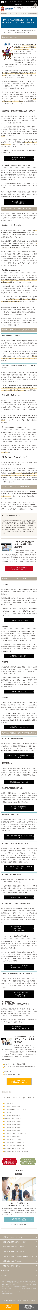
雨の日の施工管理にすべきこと (12, 1118)
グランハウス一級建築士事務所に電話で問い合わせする (28, 1161)
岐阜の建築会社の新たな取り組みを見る (19, 1219)
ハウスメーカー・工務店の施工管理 (14, 1148)
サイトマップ (5, 1275)
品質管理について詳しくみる (19, 727)
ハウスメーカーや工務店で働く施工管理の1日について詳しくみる (19, 994)
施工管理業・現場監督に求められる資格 (19, 202)
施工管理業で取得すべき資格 (12, 1106)
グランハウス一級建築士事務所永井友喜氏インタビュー (19, 568)
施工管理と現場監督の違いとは (12, 1115)
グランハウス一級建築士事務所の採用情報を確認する (10, 1161)
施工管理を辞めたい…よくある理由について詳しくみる (19, 1027)
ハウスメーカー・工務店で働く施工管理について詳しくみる (19, 966)
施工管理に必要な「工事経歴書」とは (14, 1142)
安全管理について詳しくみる (19, 620)
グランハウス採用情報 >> (9, 1306)
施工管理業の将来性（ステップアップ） (15, 1109)
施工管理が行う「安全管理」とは (13, 1121)
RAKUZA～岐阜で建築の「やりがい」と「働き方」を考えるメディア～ (20, 1300)
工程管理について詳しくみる (19, 691)
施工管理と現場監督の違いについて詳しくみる (19, 807)
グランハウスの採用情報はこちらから (19, 1081)
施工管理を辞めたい (9, 1112)
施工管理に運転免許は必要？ (12, 1136)
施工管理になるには (9, 1103)
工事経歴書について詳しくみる (19, 782)
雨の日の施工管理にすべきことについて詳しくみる (19, 836)
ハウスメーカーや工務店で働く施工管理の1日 (17, 1151)
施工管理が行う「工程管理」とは (13, 1127)
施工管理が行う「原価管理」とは (13, 1124)
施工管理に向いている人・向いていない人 (16, 1139)
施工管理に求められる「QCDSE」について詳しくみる (19, 867)
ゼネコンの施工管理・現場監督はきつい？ (16, 1145)
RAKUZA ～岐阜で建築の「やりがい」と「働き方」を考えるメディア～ (21, 2)
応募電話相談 (29, 1307)
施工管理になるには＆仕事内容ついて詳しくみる (19, 756)
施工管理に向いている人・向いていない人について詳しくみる (19, 928)
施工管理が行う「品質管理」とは (13, 1130)
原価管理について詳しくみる (19, 656)
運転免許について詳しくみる (19, 897)
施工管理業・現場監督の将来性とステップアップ (19, 158)
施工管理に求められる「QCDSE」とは (15, 1133)
